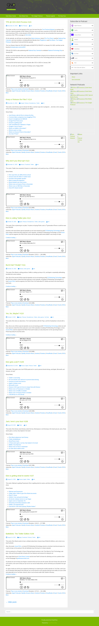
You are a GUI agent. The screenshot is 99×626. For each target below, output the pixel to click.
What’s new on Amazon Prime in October (20, 392)
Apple (20, 221)
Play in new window (16, 89)
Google (22, 103)
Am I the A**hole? (13, 134)
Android (37, 91)
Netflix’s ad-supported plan (16, 504)
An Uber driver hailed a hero (16, 448)
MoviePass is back (14, 441)
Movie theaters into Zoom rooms (17, 182)
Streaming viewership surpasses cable (19, 502)
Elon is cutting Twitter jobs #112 (18, 218)
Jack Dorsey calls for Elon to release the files (21, 115)
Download (25, 89)
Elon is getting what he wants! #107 (20, 476)
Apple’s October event (15, 383)
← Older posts (11, 602)
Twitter (38, 103)
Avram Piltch (11, 281)
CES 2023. (28, 35)
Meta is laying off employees (16, 180)
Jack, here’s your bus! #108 (17, 421)
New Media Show (23, 16)
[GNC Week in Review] (11, 6)
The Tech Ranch (49, 38)
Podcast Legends (50, 16)
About (73, 77)
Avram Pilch (17, 546)
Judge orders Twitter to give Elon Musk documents (22, 493)
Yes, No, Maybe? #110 (15, 313)
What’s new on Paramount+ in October (19, 389)
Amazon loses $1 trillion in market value (20, 176)
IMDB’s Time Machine (15, 444)
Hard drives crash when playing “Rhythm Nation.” (22, 506)
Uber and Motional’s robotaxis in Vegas (19, 124)
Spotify (23, 91)
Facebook (27, 164)
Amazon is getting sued (15, 122)
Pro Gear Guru (62, 16)
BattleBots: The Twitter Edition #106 (20, 534)
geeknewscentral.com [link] (23, 558)
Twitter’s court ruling (14, 377)
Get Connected (76, 79)
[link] (24, 556)
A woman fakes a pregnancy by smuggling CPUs (22, 117)
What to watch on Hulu (15, 130)
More (7, 92)
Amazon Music (30, 91)
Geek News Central (11, 16)
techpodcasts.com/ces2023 (18, 47)
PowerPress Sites (52, 622)
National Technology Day (55, 50)
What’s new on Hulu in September (18, 446)
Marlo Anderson (35, 38)
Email (55, 91)
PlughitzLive (43, 40)
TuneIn (59, 91)
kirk (31, 25)
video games (41, 221)
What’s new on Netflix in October (18, 390)
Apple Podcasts (16, 91)
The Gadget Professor (37, 16)
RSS (63, 91)
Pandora (42, 91)
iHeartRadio (49, 91)
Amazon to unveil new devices (17, 381)
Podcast (25, 25)
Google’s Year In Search (15, 126)
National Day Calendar (35, 50)
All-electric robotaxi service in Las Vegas (20, 499)
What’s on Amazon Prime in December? (20, 132)
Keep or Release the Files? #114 (19, 99)
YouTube (47, 317)
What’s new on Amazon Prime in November (21, 184)
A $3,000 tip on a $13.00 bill (16, 394)
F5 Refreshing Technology (52, 230)
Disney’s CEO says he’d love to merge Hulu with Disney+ (24, 387)
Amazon (22, 164)
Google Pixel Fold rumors (16, 121)
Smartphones (32, 103)
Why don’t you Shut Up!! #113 (17, 161)
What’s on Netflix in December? (17, 128)
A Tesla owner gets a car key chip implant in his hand (23, 443)
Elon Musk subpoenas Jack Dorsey (18, 437)
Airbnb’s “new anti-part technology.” (18, 497)
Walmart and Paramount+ (16, 491)
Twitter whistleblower (14, 439)
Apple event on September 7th (17, 501)
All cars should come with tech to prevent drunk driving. (24, 379)
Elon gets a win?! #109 (15, 362)
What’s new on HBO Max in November (19, 186)
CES (21, 25)
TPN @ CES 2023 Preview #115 (18, 22)
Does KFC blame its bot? (16, 188)
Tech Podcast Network (48, 29)
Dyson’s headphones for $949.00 (18, 119)
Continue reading (11, 237)
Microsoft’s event (13, 385)
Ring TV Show (13, 495)
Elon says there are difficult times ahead (20, 174)
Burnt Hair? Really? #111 (16, 265)
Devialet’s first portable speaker (17, 178)
